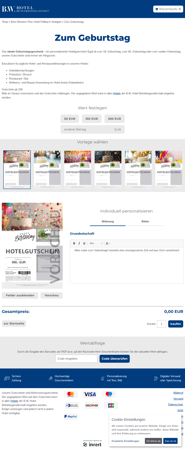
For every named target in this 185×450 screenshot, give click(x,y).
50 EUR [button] (69, 118)
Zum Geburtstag (73, 21)
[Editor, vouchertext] (126, 265)
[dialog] (145, 430)
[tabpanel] (126, 257)
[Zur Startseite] (25, 9)
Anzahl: (151, 323)
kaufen (175, 324)
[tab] (108, 222)
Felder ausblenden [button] (20, 295)
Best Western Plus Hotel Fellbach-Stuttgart (36, 21)
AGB (180, 410)
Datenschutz (175, 404)
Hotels (117, 93)
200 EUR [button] (114, 118)
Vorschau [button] (52, 295)
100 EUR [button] (91, 118)
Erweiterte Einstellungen (125, 441)
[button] (17, 170)
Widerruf (178, 392)
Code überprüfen (115, 358)
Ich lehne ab (154, 441)
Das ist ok (170, 441)
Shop (5, 21)
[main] (92, 188)
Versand (178, 398)
